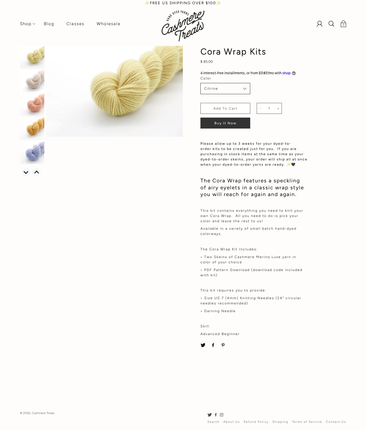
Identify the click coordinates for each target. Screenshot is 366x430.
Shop (26, 23)
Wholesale (109, 23)
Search (213, 422)
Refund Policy (256, 422)
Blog (49, 23)
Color (205, 78)
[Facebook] (213, 345)
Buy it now (225, 123)
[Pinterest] (223, 345)
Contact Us (336, 422)
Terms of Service (307, 422)
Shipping (280, 422)
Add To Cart (225, 108)
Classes (75, 23)
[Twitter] (203, 345)
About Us (231, 422)
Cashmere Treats (43, 413)
